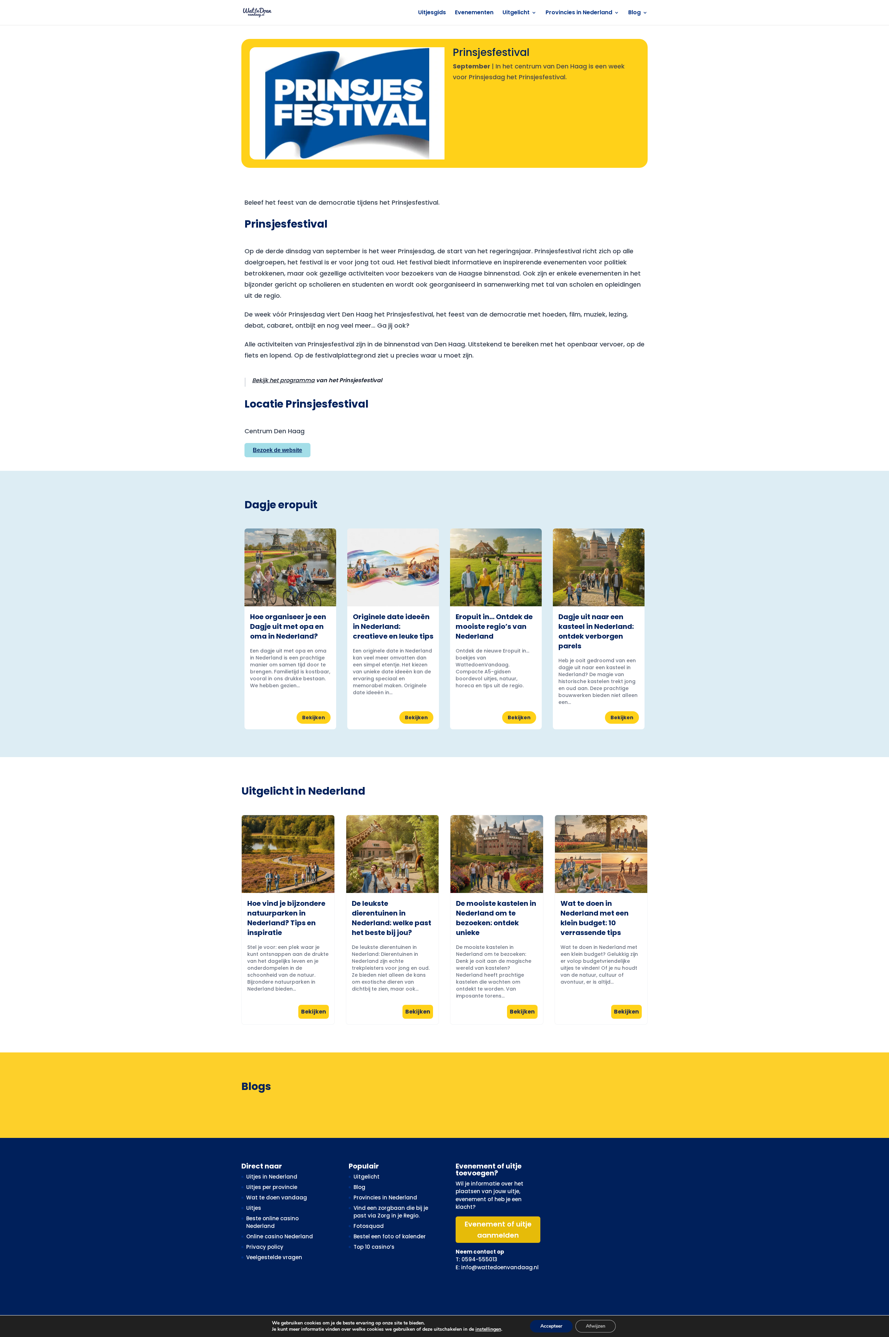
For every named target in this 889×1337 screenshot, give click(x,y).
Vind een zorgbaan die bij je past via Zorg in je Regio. (391, 1212)
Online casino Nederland (279, 1236)
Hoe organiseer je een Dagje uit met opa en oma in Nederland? (288, 626)
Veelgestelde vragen (274, 1257)
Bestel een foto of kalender (390, 1236)
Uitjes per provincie (271, 1187)
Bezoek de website (277, 450)
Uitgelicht (516, 13)
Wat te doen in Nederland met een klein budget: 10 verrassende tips (594, 918)
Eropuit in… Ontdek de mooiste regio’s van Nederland (494, 626)
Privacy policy (264, 1246)
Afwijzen (595, 1326)
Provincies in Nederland (579, 13)
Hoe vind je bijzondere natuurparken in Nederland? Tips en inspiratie (286, 918)
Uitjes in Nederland (271, 1176)
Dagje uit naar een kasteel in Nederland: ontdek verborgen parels (596, 631)
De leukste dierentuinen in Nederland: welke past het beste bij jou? (391, 918)
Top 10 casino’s (374, 1246)
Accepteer (551, 1326)
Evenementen (474, 13)
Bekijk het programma (283, 380)
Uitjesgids (432, 13)
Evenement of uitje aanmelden (498, 1229)
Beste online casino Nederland (272, 1222)
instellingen (488, 1329)
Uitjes (253, 1208)
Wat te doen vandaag (276, 1197)
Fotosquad (369, 1226)
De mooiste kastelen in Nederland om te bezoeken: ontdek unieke (496, 918)
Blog (634, 13)
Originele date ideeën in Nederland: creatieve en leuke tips (393, 626)
